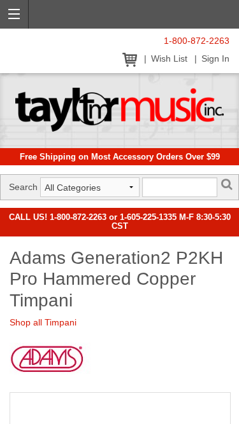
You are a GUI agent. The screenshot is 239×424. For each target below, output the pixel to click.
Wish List (169, 59)
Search (23, 187)
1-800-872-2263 (196, 41)
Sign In (215, 59)
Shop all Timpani (43, 322)
